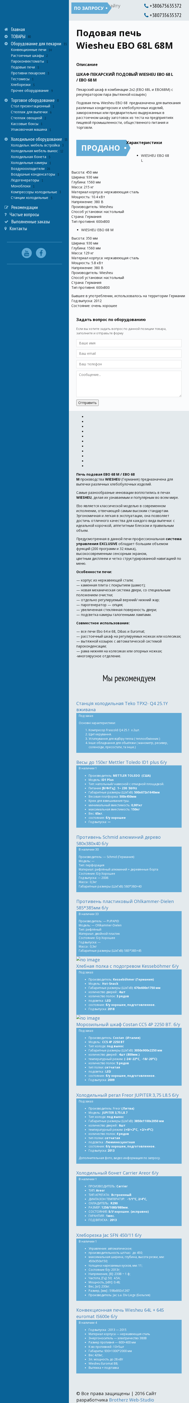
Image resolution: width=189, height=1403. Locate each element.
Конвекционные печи (28, 49)
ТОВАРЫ (18, 36)
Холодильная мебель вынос (34, 150)
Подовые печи (23, 67)
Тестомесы (20, 79)
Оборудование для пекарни (36, 43)
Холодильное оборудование (36, 139)
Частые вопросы (24, 214)
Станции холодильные (29, 197)
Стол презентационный (30, 106)
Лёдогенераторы (25, 180)
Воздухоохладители (28, 168)
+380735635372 (165, 15)
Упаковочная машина (29, 129)
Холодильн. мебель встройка (35, 145)
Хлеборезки (21, 84)
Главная (18, 29)
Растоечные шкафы (27, 55)
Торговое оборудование (33, 100)
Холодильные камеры (29, 162)
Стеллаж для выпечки (29, 112)
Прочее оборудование (30, 90)
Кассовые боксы (24, 123)
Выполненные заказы (30, 221)
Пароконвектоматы (27, 61)
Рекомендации (24, 207)
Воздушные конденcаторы (33, 174)
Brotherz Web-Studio (131, 1400)
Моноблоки (21, 186)
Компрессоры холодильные (34, 192)
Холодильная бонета (28, 156)
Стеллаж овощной (26, 117)
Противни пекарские (28, 73)
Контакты (18, 228)
